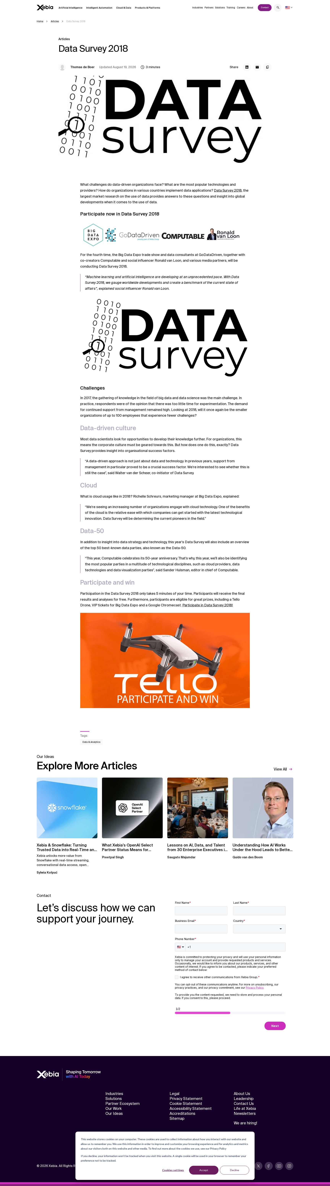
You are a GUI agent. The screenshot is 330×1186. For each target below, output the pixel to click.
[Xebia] (45, 7)
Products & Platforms (147, 7)
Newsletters (245, 1113)
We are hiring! (245, 1123)
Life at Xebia (245, 1108)
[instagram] (289, 1166)
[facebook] (269, 1166)
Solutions (220, 7)
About (250, 7)
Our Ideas (114, 1113)
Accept (203, 1170)
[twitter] (258, 1166)
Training (230, 7)
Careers (241, 7)
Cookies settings (173, 1170)
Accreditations (182, 1113)
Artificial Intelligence (70, 7)
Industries (197, 7)
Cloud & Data (123, 7)
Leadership (244, 1098)
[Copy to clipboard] (268, 67)
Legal (174, 1093)
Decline (234, 1170)
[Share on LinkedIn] (247, 67)
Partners (209, 7)
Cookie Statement (186, 1103)
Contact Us (244, 1103)
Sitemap (177, 1118)
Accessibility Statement (191, 1108)
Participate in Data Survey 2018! (207, 605)
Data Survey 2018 (228, 190)
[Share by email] (257, 67)
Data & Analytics (91, 742)
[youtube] (279, 1166)
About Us (242, 1093)
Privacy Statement (186, 1098)
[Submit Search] (278, 8)
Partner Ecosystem (122, 1103)
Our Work (113, 1108)
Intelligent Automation (99, 7)
